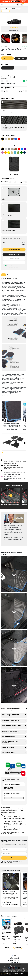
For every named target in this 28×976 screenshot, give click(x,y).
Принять (21, 973)
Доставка (15, 278)
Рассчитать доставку (14, 258)
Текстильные (20, 67)
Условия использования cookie (11, 973)
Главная (3, 8)
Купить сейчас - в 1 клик (14, 254)
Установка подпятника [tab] (6, 278)
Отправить (14, 857)
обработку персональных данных (11, 862)
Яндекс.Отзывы (13, 904)
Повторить (14, 797)
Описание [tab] (3, 274)
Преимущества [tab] (19, 274)
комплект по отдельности (8, 83)
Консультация (14, 262)
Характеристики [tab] (10, 274)
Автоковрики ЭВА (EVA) (11, 8)
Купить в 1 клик (20, 58)
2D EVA (7, 67)
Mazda (19, 8)
